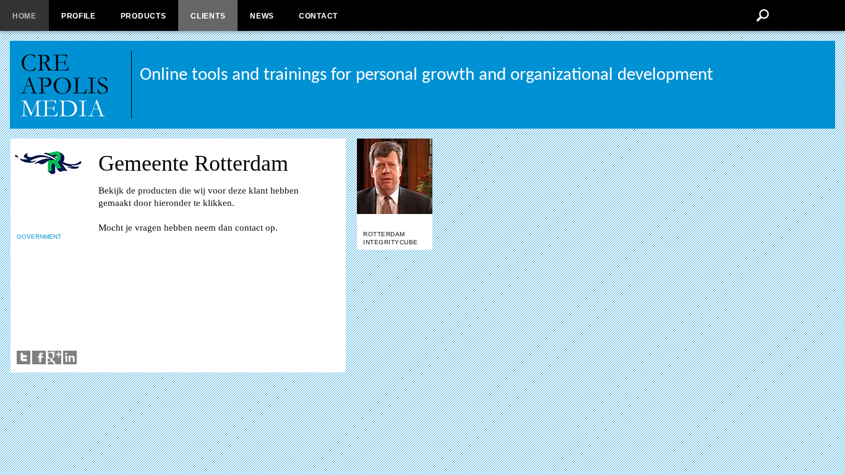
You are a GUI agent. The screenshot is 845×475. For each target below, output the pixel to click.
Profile (78, 16)
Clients (208, 16)
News (262, 16)
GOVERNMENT (39, 236)
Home (24, 16)
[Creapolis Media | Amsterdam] (76, 85)
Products (143, 16)
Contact (318, 16)
